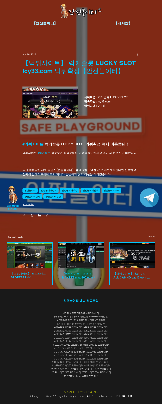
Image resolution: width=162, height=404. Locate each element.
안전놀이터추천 (69, 190)
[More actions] (138, 54)
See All (151, 236)
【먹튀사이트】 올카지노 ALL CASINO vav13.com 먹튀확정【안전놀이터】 (131, 275)
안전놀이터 (30, 190)
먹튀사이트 (28, 204)
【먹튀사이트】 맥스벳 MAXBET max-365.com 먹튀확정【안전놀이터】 (81, 275)
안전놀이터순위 (32, 196)
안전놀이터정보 (48, 190)
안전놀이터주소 (111, 190)
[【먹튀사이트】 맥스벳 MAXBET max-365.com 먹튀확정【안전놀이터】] (81, 255)
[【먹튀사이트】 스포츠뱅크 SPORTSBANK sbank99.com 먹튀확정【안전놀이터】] (29, 255)
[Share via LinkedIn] (39, 215)
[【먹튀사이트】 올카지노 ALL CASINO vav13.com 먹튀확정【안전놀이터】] (132, 255)
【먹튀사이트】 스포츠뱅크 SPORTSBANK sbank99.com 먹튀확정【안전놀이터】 (29, 275)
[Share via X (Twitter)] (31, 215)
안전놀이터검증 (53, 196)
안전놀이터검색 (90, 190)
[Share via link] (47, 215)
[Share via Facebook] (23, 215)
